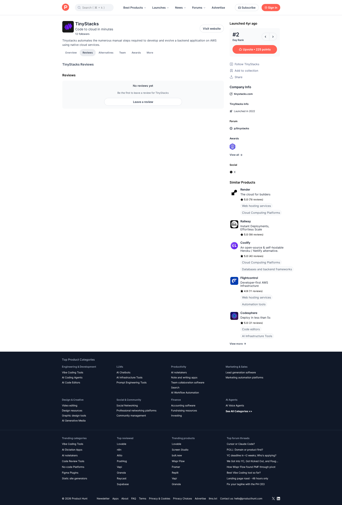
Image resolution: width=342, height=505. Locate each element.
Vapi (119, 466)
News (179, 7)
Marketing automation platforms (244, 377)
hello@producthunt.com (248, 498)
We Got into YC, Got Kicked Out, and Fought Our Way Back (252, 461)
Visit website (212, 28)
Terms (142, 498)
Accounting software (183, 405)
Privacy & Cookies (159, 498)
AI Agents (232, 399)
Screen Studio (180, 449)
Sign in (272, 7)
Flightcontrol (249, 278)
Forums (197, 7)
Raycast (121, 478)
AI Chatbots (123, 372)
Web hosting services (256, 206)
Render (245, 189)
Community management (131, 415)
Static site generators (74, 478)
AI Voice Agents (235, 405)
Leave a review (143, 102)
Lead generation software (241, 372)
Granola (121, 472)
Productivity (178, 366)
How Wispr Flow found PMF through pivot (251, 466)
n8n (119, 449)
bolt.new (177, 455)
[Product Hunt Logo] (65, 7)
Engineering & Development (79, 366)
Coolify (245, 242)
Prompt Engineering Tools (131, 382)
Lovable (121, 443)
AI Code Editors (71, 382)
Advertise (218, 7)
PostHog (122, 461)
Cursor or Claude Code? (241, 443)
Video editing (69, 405)
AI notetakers (179, 372)
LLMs (120, 366)
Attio (119, 455)
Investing (176, 415)
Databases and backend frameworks (267, 269)
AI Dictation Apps (72, 449)
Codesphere (248, 313)
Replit (175, 472)
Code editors (251, 329)
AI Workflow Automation (185, 392)
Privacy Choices (182, 498)
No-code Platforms (73, 466)
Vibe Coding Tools (72, 372)
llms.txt (213, 498)
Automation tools (254, 304)
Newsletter (103, 498)
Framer (176, 466)
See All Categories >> (239, 411)
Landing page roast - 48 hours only (247, 478)
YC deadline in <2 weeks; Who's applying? (251, 455)
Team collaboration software (187, 382)
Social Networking (127, 405)
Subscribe (248, 7)
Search (175, 387)
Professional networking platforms (136, 410)
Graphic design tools (74, 415)
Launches (159, 7)
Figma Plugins (70, 472)
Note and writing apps (184, 377)
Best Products (133, 7)
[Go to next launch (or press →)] (273, 36)
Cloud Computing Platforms (261, 212)
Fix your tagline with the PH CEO (246, 484)
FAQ (133, 498)
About (124, 498)
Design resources (72, 410)
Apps (115, 498)
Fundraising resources (184, 410)
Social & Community (129, 399)
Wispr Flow (178, 461)
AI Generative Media (74, 420)
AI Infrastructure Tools (257, 336)
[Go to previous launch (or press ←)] (265, 36)
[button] (150, 52)
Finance (176, 399)
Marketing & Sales (237, 366)
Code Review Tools (73, 461)
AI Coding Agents (72, 377)
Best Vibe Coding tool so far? (244, 472)
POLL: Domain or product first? (245, 449)
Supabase (123, 484)
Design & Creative (72, 399)
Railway (245, 221)
